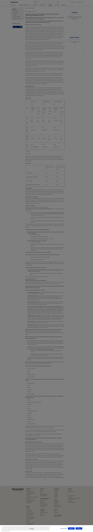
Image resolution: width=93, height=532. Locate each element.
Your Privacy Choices (63, 528)
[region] (46, 528)
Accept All (78, 528)
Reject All (71, 528)
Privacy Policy (31, 528)
